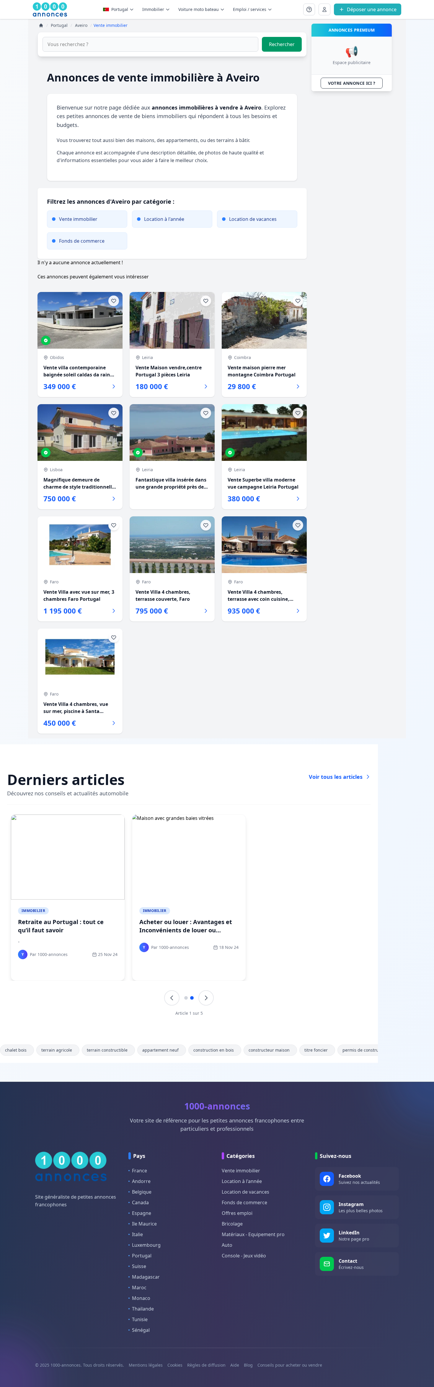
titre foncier (316, 1050)
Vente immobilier (241, 1170)
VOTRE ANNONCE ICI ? (352, 83)
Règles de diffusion (206, 1365)
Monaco (141, 1298)
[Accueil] (41, 25)
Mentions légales (146, 1365)
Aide (234, 1365)
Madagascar (146, 1277)
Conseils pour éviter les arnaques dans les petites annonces (66, 926)
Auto (227, 1245)
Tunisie (140, 1319)
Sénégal (141, 1330)
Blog (248, 1365)
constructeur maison (269, 1050)
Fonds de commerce (244, 1202)
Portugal (119, 9)
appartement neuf (160, 1050)
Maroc (139, 1287)
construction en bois (213, 1050)
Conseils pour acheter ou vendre (289, 1365)
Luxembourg (146, 1245)
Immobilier (33, 910)
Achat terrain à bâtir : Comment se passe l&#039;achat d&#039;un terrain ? (187, 930)
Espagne (141, 1213)
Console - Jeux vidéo (244, 1255)
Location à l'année (242, 1181)
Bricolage (232, 1223)
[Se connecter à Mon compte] (309, 9)
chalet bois (16, 1050)
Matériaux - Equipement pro (253, 1234)
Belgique (141, 1192)
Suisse (139, 1266)
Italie (137, 1234)
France (139, 1170)
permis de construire (363, 1050)
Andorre (141, 1181)
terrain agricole (56, 1050)
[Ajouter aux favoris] (113, 301)
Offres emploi (237, 1213)
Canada (140, 1202)
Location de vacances (245, 1192)
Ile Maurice (144, 1223)
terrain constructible (107, 1050)
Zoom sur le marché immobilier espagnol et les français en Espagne (306, 930)
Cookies (174, 1365)
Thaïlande (143, 1309)
